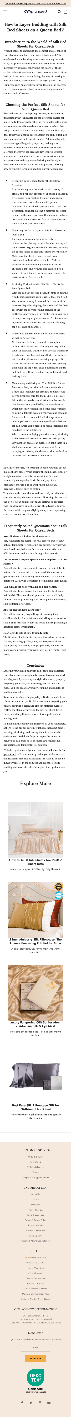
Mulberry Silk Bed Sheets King (35, 1293)
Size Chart (35, 1204)
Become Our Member (35, 1278)
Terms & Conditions (35, 1214)
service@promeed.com (38, 1315)
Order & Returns (35, 1156)
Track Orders (35, 1161)
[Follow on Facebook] (22, 1402)
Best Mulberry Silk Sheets (35, 1288)
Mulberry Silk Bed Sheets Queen (35, 1299)
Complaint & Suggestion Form (35, 1177)
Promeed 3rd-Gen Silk (35, 1262)
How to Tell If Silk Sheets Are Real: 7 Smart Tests (35, 862)
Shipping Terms (35, 1235)
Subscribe (35, 1358)
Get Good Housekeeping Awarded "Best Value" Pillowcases (35, 3)
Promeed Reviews (35, 1209)
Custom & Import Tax (35, 1230)
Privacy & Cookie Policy (35, 1220)
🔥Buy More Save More (35, 1257)
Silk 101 (35, 1199)
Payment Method (35, 1225)
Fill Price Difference (35, 1167)
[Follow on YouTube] (49, 1402)
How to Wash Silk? (35, 1268)
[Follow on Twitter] (31, 1402)
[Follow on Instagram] (40, 1402)
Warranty (35, 1172)
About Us (35, 1194)
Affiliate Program (35, 1273)
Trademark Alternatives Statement (35, 1240)
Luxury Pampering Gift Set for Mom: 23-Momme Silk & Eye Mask (35, 1024)
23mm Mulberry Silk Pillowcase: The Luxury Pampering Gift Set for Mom (35, 941)
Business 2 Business (35, 1283)
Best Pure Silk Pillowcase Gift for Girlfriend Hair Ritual (35, 1107)
